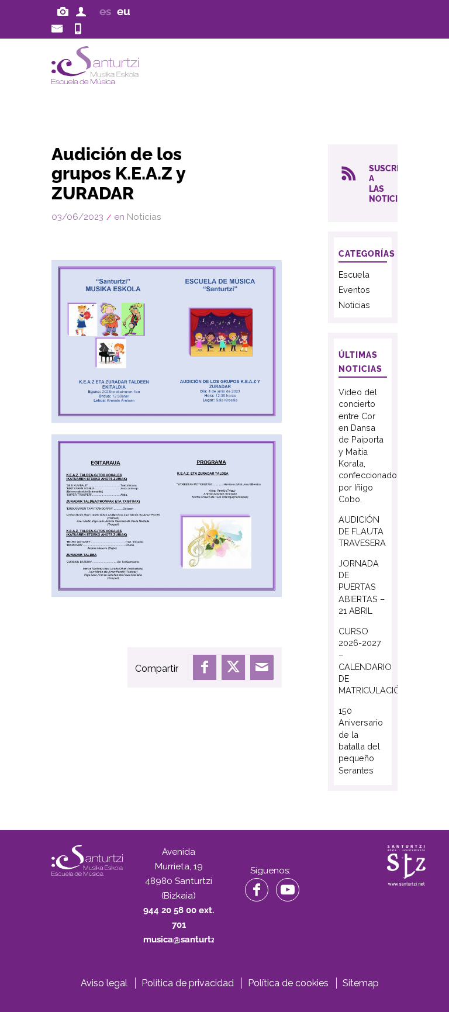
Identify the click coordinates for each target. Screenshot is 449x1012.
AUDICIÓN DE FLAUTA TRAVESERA (362, 531)
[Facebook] (256, 890)
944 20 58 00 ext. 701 (82, 27)
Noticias (144, 217)
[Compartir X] (233, 667)
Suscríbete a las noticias (383, 183)
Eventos (354, 290)
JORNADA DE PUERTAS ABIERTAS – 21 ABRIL (362, 587)
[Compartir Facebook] (204, 667)
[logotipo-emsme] (129, 65)
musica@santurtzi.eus (58, 27)
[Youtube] (287, 890)
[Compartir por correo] (262, 667)
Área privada (83, 10)
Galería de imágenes (64, 10)
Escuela (354, 274)
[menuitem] (64, 11)
